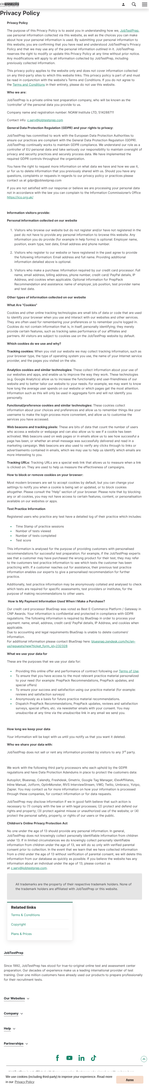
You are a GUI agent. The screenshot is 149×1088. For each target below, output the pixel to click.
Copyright (18, 924)
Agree (130, 1079)
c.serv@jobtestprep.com (45, 120)
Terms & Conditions (25, 915)
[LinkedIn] (81, 1058)
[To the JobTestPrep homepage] (9, 4)
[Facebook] (57, 1058)
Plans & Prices (21, 934)
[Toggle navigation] (144, 4)
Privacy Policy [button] (24, 1082)
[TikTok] (93, 1058)
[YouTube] (69, 1058)
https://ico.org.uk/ (20, 197)
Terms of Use (129, 671)
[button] (123, 4)
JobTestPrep (129, 30)
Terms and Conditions (29, 84)
